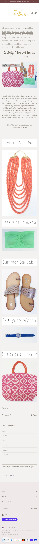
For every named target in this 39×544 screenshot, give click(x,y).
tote (15, 47)
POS (3, 534)
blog (4, 31)
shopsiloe (13, 44)
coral (23, 31)
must (16, 41)
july (30, 38)
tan (11, 47)
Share (6, 408)
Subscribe (33, 508)
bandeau (26, 28)
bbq (32, 28)
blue (8, 31)
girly (14, 38)
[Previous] (6, 1)
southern (27, 44)
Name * (4, 431)
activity (18, 28)
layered (5, 41)
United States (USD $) (9, 528)
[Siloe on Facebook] (3, 515)
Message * (5, 450)
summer (5, 47)
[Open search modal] (32, 13)
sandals (5, 44)
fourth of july (27, 34)
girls (8, 38)
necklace (23, 41)
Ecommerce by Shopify (12, 534)
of (29, 41)
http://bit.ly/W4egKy (20, 127)
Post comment (9, 476)
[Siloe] (19, 12)
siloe (20, 44)
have (25, 38)
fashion (29, 31)
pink (33, 41)
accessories (9, 28)
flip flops (10, 34)
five (3, 34)
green (19, 38)
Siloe (13, 531)
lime (11, 41)
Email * (4, 441)
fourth (18, 34)
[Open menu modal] (3, 13)
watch (21, 47)
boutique (15, 31)
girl (3, 38)
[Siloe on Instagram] (6, 515)
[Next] (33, 1)
